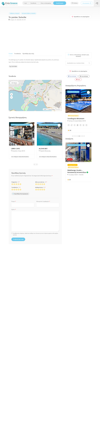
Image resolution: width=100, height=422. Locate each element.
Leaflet (45, 109)
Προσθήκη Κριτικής (28, 53)
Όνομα (13, 201)
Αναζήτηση (59, 3)
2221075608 (14, 66)
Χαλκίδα (33, 13)
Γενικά (11, 53)
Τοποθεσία (17, 53)
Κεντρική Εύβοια (26, 13)
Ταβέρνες (12, 13)
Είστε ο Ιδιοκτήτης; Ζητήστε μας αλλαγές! (79, 55)
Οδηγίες (15, 83)
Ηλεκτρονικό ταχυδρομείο (43, 201)
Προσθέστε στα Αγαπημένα (79, 71)
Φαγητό (17, 13)
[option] (22, 140)
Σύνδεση (75, 3)
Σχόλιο (13, 209)
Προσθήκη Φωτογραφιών (21, 194)
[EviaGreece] (10, 3)
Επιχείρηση (86, 3)
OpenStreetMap (51, 109)
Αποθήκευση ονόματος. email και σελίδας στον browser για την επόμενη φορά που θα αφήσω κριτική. (35, 234)
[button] (33, 3)
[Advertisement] (50, 37)
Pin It (78, 79)
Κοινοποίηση (72, 76)
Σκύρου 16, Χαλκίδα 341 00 (18, 20)
